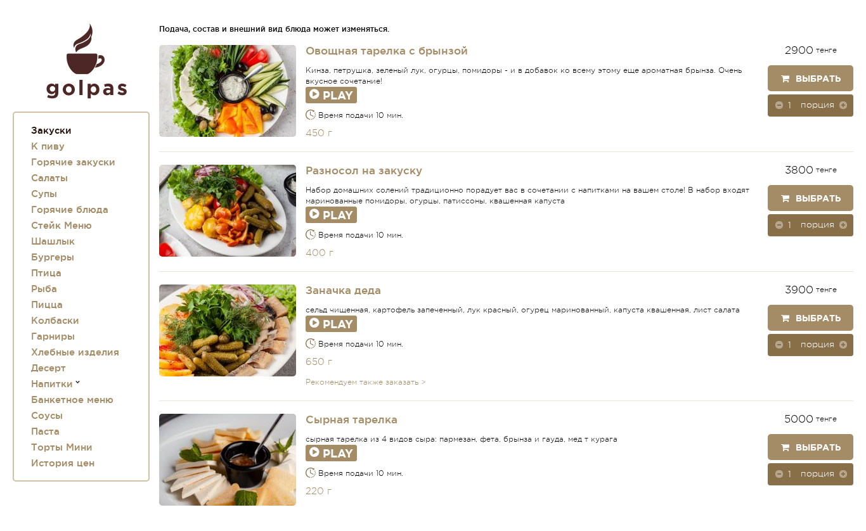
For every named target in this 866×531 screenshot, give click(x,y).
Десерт (48, 367)
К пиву (48, 146)
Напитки (52, 383)
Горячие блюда (69, 209)
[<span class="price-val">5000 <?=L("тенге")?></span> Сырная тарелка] (227, 460)
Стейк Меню (61, 225)
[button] (843, 104)
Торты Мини (62, 447)
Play (338, 95)
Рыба (44, 288)
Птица (46, 272)
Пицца (47, 304)
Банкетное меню (72, 399)
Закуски (51, 130)
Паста (45, 431)
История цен (62, 462)
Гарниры (53, 336)
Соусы (47, 415)
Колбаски (55, 320)
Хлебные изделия (75, 352)
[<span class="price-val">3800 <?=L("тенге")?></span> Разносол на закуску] (227, 211)
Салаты (49, 177)
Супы (44, 193)
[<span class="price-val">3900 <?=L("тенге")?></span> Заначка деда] (227, 330)
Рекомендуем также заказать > (366, 382)
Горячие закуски (73, 162)
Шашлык (53, 241)
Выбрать (818, 79)
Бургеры (52, 257)
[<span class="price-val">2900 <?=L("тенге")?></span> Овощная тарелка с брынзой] (227, 91)
